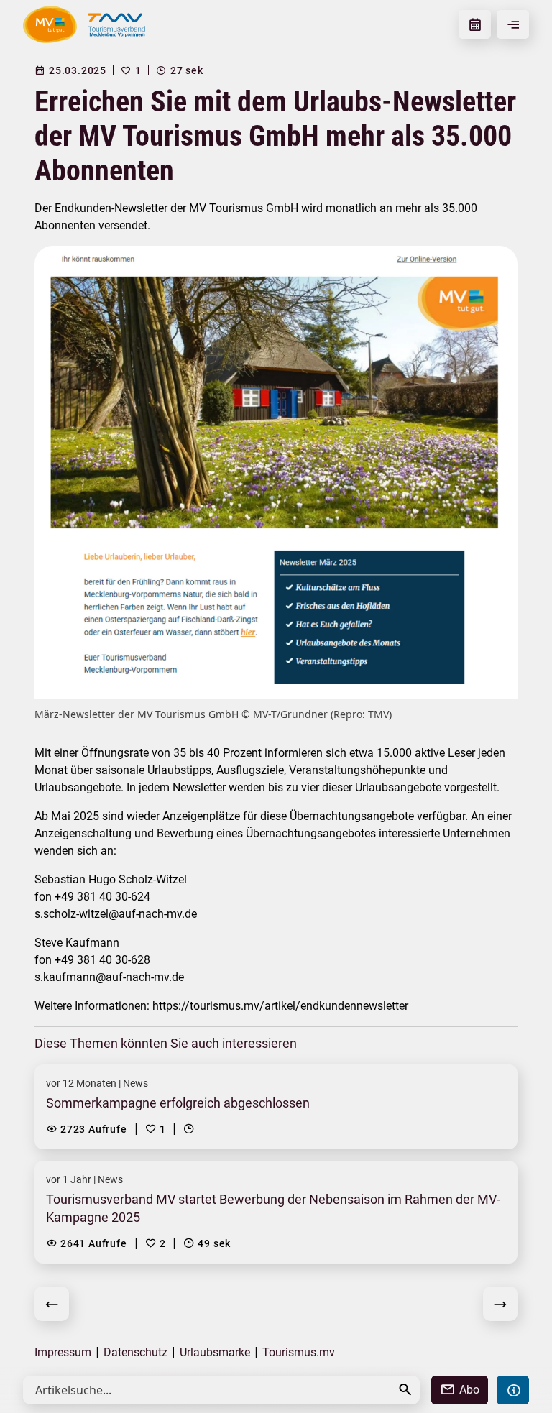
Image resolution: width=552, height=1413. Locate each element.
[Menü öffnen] (513, 24)
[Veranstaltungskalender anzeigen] (475, 24)
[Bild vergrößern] (276, 472)
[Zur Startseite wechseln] (50, 24)
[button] (405, 1390)
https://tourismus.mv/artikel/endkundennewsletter (280, 1006)
